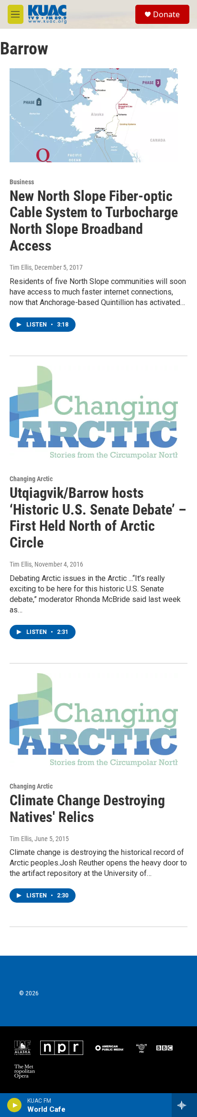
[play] (15, 1105)
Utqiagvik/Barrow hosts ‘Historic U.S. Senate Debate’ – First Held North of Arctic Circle (98, 518)
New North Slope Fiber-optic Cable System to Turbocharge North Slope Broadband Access (94, 221)
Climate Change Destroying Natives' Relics (87, 808)
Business (22, 182)
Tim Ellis (21, 267)
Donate (166, 14)
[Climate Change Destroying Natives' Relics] (94, 720)
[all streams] (184, 1105)
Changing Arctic (31, 479)
